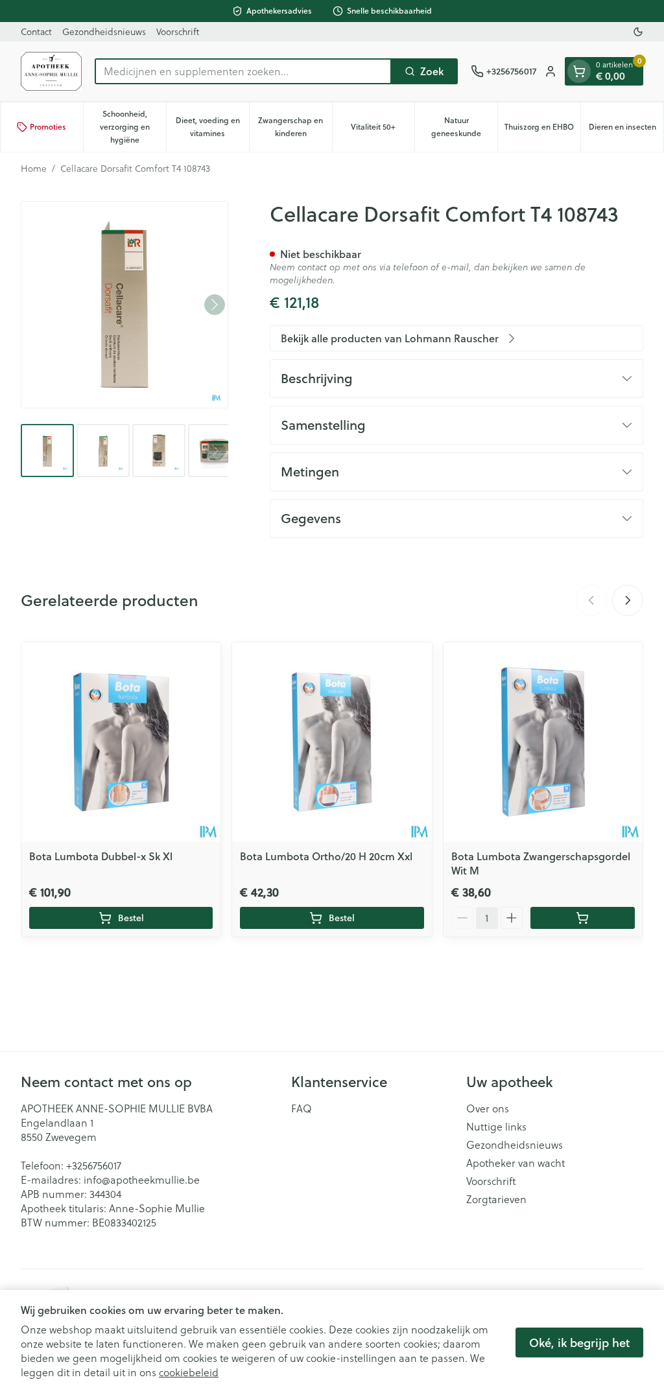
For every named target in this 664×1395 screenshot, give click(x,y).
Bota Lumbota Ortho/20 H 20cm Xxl (326, 856)
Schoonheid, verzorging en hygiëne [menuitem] (133, 126)
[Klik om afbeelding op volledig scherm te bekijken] (124, 305)
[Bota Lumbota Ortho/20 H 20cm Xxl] (331, 741)
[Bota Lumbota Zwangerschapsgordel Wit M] (543, 741)
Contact (36, 31)
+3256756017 (93, 1165)
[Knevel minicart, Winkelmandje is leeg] (579, 71)
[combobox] (243, 71)
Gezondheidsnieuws (104, 31)
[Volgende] (214, 304)
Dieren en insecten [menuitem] (626, 130)
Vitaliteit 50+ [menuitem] (382, 130)
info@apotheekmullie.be (142, 1180)
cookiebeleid (189, 1372)
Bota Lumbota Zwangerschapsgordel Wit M (540, 863)
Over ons (487, 1108)
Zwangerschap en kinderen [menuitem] (294, 127)
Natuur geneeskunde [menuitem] (464, 127)
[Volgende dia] (627, 600)
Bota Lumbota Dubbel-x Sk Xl (100, 856)
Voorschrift (177, 31)
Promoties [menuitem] (48, 126)
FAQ (301, 1108)
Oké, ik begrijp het (579, 1342)
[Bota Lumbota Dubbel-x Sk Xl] (120, 741)
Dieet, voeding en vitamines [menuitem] (212, 127)
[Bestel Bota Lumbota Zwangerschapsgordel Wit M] (582, 918)
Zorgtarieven (496, 1199)
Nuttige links (496, 1127)
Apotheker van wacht (515, 1163)
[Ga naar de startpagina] (51, 71)
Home (34, 168)
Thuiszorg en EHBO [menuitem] (542, 130)
